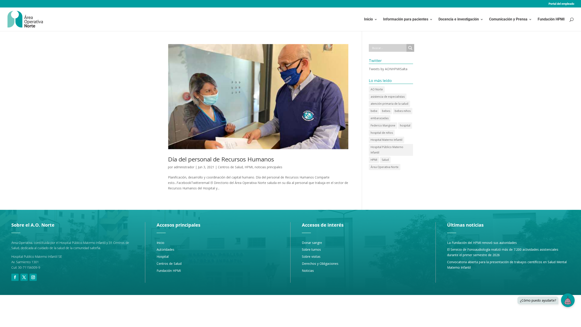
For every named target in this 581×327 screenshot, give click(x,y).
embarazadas (380, 118)
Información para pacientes (405, 19)
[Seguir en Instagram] (33, 277)
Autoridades (165, 249)
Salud (385, 160)
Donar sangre (312, 242)
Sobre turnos (311, 249)
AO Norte (377, 89)
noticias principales (268, 167)
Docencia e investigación (458, 19)
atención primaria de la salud (389, 104)
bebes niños (403, 111)
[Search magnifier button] (410, 48)
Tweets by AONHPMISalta (388, 69)
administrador (184, 167)
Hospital (163, 256)
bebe (374, 111)
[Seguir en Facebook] (15, 277)
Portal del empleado (561, 3)
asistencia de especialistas (388, 97)
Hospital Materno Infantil (386, 140)
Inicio (368, 19)
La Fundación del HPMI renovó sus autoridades (482, 242)
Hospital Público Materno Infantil (387, 149)
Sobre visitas (311, 256)
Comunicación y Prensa (508, 19)
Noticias (308, 270)
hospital (405, 125)
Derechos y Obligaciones (320, 263)
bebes (386, 111)
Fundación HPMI (551, 19)
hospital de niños (382, 133)
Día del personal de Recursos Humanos (221, 159)
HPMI (249, 167)
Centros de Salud (230, 167)
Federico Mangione (383, 125)
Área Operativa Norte (385, 167)
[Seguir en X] (24, 277)
